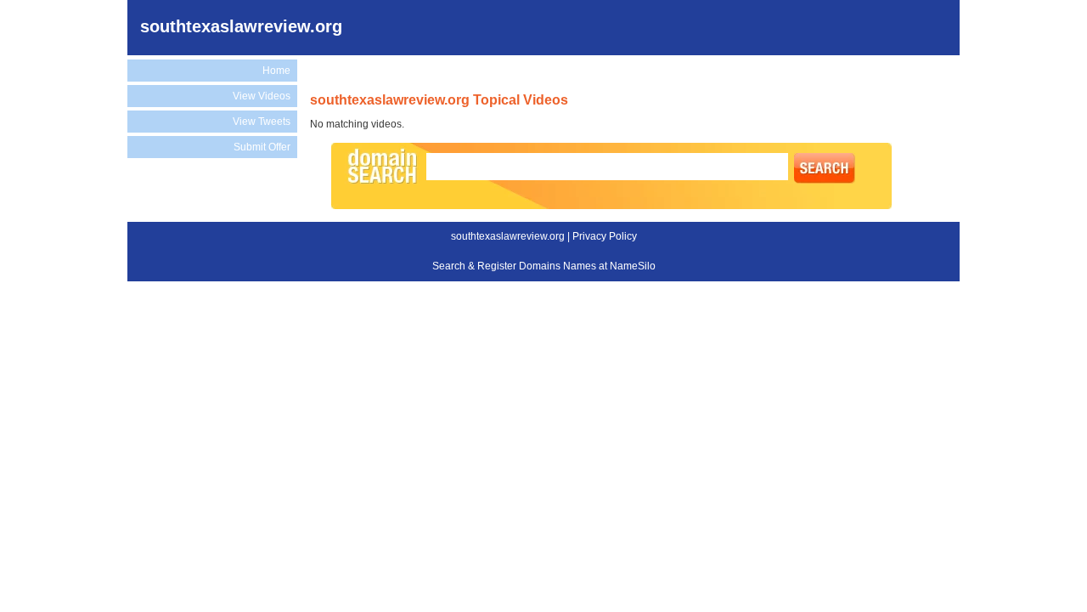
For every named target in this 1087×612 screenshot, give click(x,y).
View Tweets (261, 122)
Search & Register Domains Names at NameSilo (544, 266)
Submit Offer (262, 147)
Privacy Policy (604, 236)
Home (276, 70)
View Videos (261, 96)
